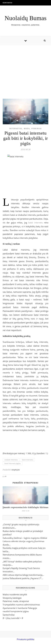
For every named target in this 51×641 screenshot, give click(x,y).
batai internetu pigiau (12, 463)
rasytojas (15, 469)
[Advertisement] (25, 69)
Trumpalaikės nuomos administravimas (21, 604)
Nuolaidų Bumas (26, 18)
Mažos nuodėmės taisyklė (15, 594)
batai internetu (35, 222)
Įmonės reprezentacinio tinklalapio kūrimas (25, 507)
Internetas (15, 128)
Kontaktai (7, 3)
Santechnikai (9, 614)
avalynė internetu (11, 460)
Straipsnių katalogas (12, 598)
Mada (27, 128)
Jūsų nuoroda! (12, 618)
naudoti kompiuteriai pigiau (16, 611)
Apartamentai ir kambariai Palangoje (20, 608)
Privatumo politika (25, 639)
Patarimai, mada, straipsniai (16, 601)
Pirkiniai (36, 128)
